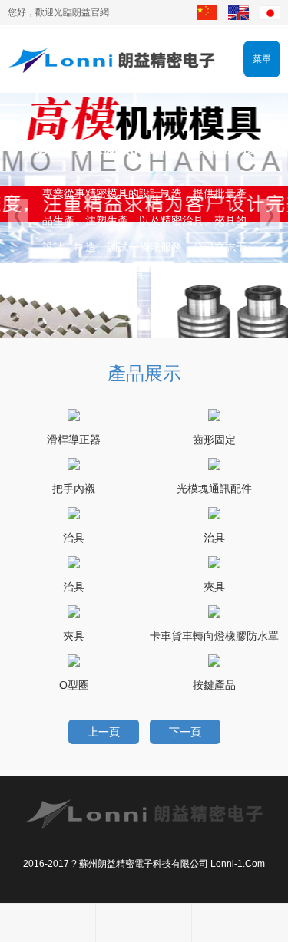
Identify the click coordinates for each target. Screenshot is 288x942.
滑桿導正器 (74, 439)
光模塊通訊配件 (214, 489)
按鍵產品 (214, 685)
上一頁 (104, 732)
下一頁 (185, 732)
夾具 (214, 587)
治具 (73, 538)
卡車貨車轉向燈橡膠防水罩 (214, 636)
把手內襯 (73, 489)
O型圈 (74, 685)
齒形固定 (214, 439)
